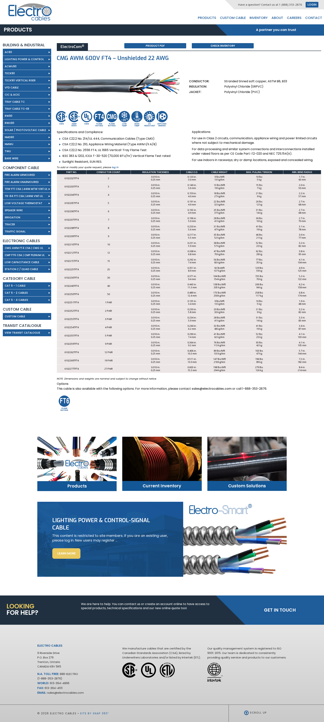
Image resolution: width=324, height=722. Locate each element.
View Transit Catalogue (27, 332)
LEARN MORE (68, 555)
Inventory (259, 17)
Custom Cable (233, 17)
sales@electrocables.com (212, 388)
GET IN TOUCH (280, 610)
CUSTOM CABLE (15, 316)
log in (115, 167)
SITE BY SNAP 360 (94, 713)
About (277, 17)
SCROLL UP (258, 713)
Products (207, 17)
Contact (313, 17)
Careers (294, 17)
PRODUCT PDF (155, 46)
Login (312, 4)
